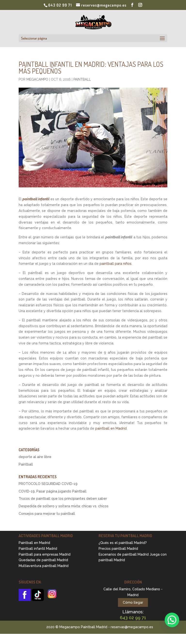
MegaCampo (37, 79)
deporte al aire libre (35, 457)
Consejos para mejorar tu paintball (47, 514)
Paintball (82, 79)
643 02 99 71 (60, 5)
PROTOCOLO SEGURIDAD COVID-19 (48, 484)
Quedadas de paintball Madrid (43, 560)
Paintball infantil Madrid (38, 549)
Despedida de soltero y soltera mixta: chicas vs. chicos (63, 506)
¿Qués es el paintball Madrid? (123, 543)
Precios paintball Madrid (118, 549)
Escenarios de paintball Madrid (124, 554)
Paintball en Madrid (34, 543)
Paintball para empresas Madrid (44, 554)
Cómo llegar (133, 602)
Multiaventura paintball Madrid (44, 566)
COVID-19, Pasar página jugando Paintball (52, 491)
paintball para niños (116, 264)
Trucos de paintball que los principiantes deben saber (63, 499)
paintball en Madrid (111, 428)
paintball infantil (36, 199)
